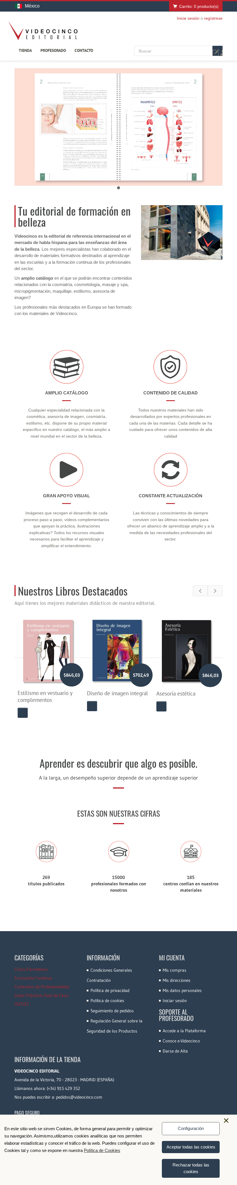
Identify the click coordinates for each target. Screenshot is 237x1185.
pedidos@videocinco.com (79, 1097)
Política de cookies (107, 1000)
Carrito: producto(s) (199, 6)
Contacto (84, 50)
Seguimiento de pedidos (112, 1010)
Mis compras (174, 970)
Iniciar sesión (175, 1000)
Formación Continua (33, 978)
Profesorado (53, 50)
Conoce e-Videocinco (181, 1041)
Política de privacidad (109, 990)
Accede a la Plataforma (184, 1030)
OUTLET (21, 1004)
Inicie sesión (188, 18)
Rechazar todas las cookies (191, 1168)
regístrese (213, 18)
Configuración (191, 1128)
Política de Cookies (102, 1150)
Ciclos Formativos (31, 969)
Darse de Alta (175, 1051)
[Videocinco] (42, 30)
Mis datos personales (182, 990)
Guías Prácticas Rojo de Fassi (41, 995)
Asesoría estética (175, 693)
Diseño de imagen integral (117, 693)
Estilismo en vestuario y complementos (45, 696)
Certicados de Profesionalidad (41, 986)
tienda (25, 50)
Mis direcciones (176, 980)
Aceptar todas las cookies (190, 1146)
